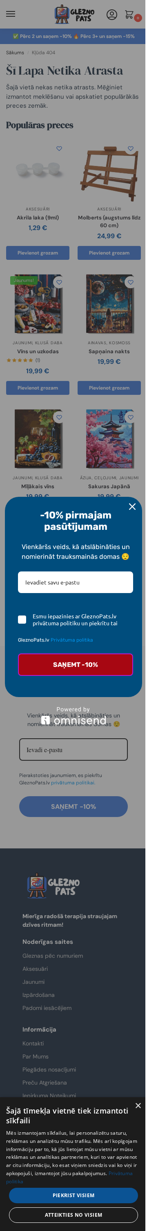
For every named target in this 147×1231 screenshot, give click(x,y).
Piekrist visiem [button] (74, 1195)
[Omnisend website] (73, 715)
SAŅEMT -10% (75, 665)
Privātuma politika (72, 640)
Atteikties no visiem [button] (73, 1214)
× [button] (138, 1106)
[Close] (132, 506)
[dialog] (73, 1164)
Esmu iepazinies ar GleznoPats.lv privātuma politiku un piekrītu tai (75, 620)
